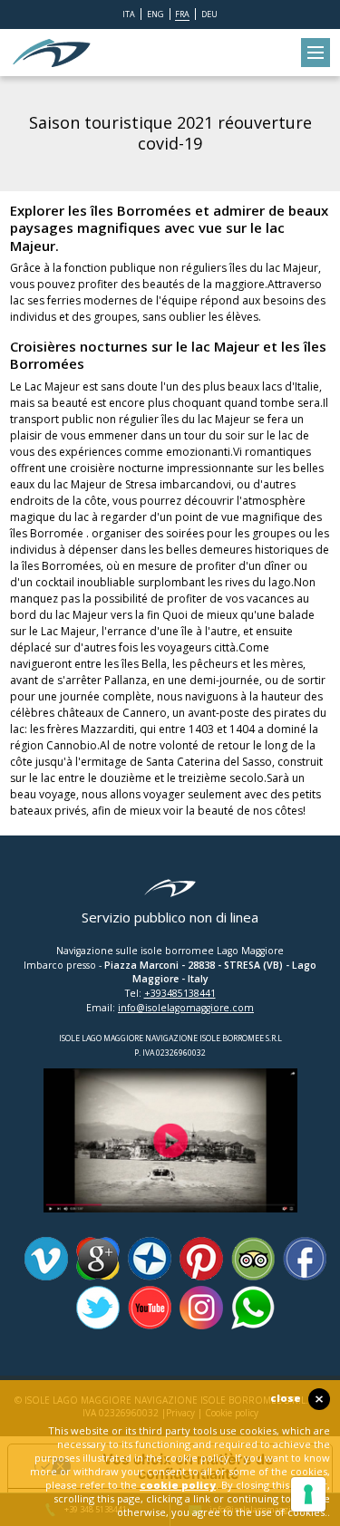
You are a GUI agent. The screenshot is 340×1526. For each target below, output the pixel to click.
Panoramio (149, 1258)
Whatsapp (253, 1307)
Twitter (98, 1307)
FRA (182, 14)
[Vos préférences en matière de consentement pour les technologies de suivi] (308, 1494)
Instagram (201, 1307)
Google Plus (98, 1258)
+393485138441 (180, 993)
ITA (128, 14)
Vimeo (46, 1258)
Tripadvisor (253, 1258)
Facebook (304, 1258)
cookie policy (178, 1485)
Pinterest (201, 1258)
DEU (209, 14)
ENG (155, 14)
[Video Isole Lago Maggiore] (170, 1075)
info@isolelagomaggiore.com (186, 1007)
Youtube (149, 1307)
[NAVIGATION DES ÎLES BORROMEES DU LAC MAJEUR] (51, 52)
